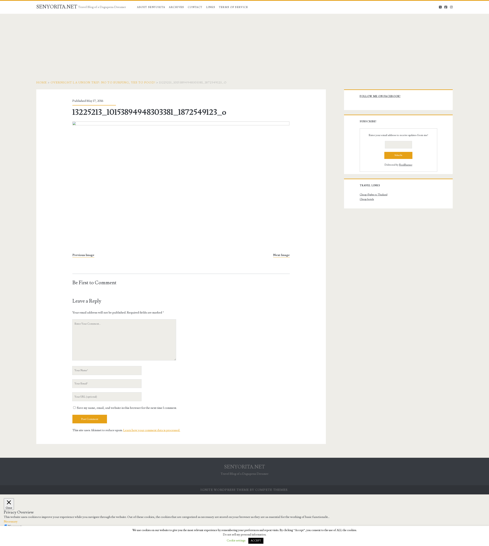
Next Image (281, 255)
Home (41, 82)
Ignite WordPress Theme (225, 490)
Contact (195, 7)
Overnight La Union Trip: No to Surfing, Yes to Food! (103, 82)
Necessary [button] (11, 521)
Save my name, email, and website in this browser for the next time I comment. (127, 408)
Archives (176, 7)
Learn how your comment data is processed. (151, 430)
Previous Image (83, 255)
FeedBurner (405, 164)
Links (210, 7)
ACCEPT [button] (256, 540)
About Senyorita (151, 7)
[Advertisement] (244, 42)
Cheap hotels (367, 199)
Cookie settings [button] (236, 540)
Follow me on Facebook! (380, 96)
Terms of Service (233, 7)
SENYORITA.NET (56, 7)
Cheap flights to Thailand (373, 194)
